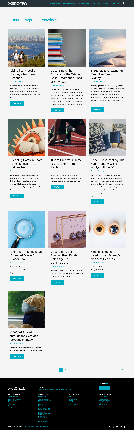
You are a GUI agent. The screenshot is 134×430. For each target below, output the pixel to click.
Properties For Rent (13, 396)
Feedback (57, 389)
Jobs (66, 389)
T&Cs (28, 426)
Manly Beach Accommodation (45, 408)
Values (46, 389)
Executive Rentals (42, 407)
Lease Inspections (12, 397)
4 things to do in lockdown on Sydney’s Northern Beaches (105, 255)
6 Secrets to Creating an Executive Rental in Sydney (107, 74)
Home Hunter (71, 397)
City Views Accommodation (44, 411)
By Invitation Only (42, 421)
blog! (107, 383)
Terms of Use (39, 426)
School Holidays (42, 403)
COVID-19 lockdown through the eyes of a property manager (24, 336)
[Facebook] (109, 427)
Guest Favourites (42, 417)
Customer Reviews (73, 399)
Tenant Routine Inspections (14, 399)
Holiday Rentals (42, 412)
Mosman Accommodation (44, 409)
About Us (41, 387)
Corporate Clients (103, 403)
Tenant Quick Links (12, 400)
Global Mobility (71, 403)
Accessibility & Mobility (43, 418)
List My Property (103, 396)
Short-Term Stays (43, 394)
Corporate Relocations (43, 399)
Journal (62, 389)
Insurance (101, 405)
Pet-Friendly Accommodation (45, 414)
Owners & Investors (105, 394)
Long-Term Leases (14, 394)
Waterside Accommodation (44, 413)
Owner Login (102, 407)
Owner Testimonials (103, 401)
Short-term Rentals (42, 396)
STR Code (23, 426)
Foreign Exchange (72, 401)
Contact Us (41, 389)
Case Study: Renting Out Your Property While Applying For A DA (107, 163)
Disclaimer (45, 426)
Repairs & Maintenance (74, 405)
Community (51, 389)
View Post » (17, 104)
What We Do (102, 397)
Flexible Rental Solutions (104, 400)
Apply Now (10, 403)
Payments (70, 400)
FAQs (69, 389)
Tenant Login (11, 405)
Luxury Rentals (42, 405)
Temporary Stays (42, 401)
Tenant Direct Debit (12, 401)
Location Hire (41, 416)
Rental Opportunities (103, 399)
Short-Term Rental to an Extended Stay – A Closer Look (26, 255)
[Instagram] (113, 427)
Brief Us (70, 396)
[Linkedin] (121, 427)
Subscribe (104, 388)
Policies (32, 426)
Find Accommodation (43, 397)
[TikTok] (125, 427)
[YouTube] (117, 427)
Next (123, 370)
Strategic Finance (103, 404)
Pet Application (11, 404)
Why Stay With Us (74, 394)
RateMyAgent (11, 407)
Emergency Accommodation (45, 400)
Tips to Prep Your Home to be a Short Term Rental (66, 163)
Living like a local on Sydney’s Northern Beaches (23, 74)
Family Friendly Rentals (44, 404)
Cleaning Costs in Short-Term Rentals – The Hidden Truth (26, 163)
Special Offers (41, 420)
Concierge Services (73, 404)
